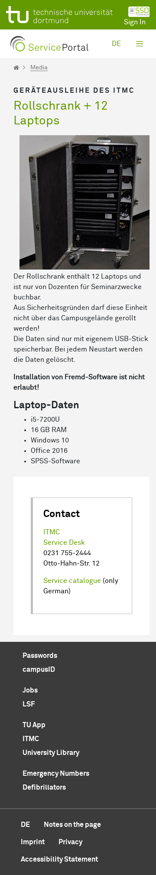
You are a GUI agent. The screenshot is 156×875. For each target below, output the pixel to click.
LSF (29, 704)
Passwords (40, 655)
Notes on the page (72, 824)
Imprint (33, 842)
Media (39, 68)
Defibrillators (44, 787)
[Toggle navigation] (139, 44)
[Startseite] (16, 68)
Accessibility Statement (59, 859)
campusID (39, 669)
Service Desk (64, 542)
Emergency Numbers (56, 773)
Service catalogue (72, 580)
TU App (34, 725)
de (116, 43)
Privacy (70, 842)
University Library (51, 752)
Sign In (135, 22)
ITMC (51, 532)
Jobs (30, 690)
